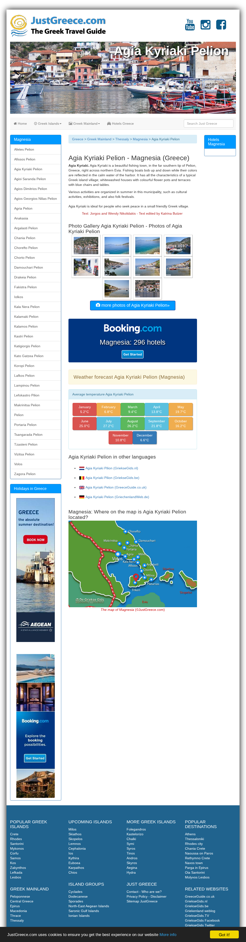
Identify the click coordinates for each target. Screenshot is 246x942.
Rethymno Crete (197, 858)
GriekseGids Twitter (200, 925)
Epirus (15, 906)
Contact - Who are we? (144, 892)
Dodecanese (78, 896)
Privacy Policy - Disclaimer (146, 896)
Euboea (74, 863)
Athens (190, 834)
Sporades (75, 901)
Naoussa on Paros (199, 853)
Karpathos (76, 868)
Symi (130, 844)
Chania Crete (195, 848)
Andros (132, 858)
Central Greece (21, 901)
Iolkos (18, 297)
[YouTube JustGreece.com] (190, 27)
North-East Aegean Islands (88, 906)
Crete (14, 834)
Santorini (17, 844)
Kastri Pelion (23, 336)
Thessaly (122, 139)
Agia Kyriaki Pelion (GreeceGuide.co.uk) (116, 487)
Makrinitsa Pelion (27, 405)
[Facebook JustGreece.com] (221, 27)
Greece (77, 139)
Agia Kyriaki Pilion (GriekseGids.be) (112, 478)
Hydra (131, 872)
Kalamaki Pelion (26, 316)
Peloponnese (20, 896)
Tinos (131, 853)
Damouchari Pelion (28, 267)
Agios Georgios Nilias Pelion (35, 198)
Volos (18, 464)
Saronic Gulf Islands (83, 911)
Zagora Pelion (25, 474)
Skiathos (74, 834)
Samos (15, 858)
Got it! (224, 934)
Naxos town (194, 863)
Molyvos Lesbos (197, 877)
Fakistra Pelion (25, 287)
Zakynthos (18, 868)
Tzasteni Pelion (25, 444)
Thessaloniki (194, 839)
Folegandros (136, 829)
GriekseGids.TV (197, 916)
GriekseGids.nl (196, 901)
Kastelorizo (135, 834)
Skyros (132, 863)
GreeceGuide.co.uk (200, 896)
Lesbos (15, 877)
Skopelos (75, 839)
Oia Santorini (195, 872)
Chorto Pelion (24, 257)
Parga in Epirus (196, 868)
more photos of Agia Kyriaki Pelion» (135, 305)
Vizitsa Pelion (24, 454)
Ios (70, 853)
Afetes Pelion (24, 149)
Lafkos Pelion (24, 375)
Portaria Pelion (25, 425)
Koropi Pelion (24, 366)
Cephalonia (77, 848)
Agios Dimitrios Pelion (30, 189)
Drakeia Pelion (25, 277)
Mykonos (17, 848)
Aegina (132, 868)
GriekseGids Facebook (202, 920)
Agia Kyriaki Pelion (28, 169)
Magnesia (140, 139)
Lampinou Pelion (27, 385)
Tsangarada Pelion (28, 434)
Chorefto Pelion (26, 248)
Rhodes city (194, 844)
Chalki (131, 839)
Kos (13, 863)
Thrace (15, 916)
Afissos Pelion (24, 159)
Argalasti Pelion (26, 228)
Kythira (73, 858)
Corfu (14, 853)
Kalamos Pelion (26, 326)
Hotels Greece (122, 123)
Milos (72, 829)
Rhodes (16, 839)
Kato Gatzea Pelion (28, 356)
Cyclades (75, 892)
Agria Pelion (23, 208)
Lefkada (16, 872)
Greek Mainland (85, 123)
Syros (131, 848)
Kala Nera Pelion (27, 307)
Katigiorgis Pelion (27, 346)
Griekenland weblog (200, 911)
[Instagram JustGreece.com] (205, 27)
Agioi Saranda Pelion (30, 179)
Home (22, 123)
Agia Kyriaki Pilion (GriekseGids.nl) (112, 468)
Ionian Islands (79, 916)
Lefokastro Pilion (26, 395)
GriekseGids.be (197, 906)
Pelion (19, 415)
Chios (72, 872)
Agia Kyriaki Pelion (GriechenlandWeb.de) (117, 497)
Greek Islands (48, 123)
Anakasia (21, 218)
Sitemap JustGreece (142, 901)
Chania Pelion (24, 238)
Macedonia (18, 911)
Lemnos (74, 844)
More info (168, 934)
